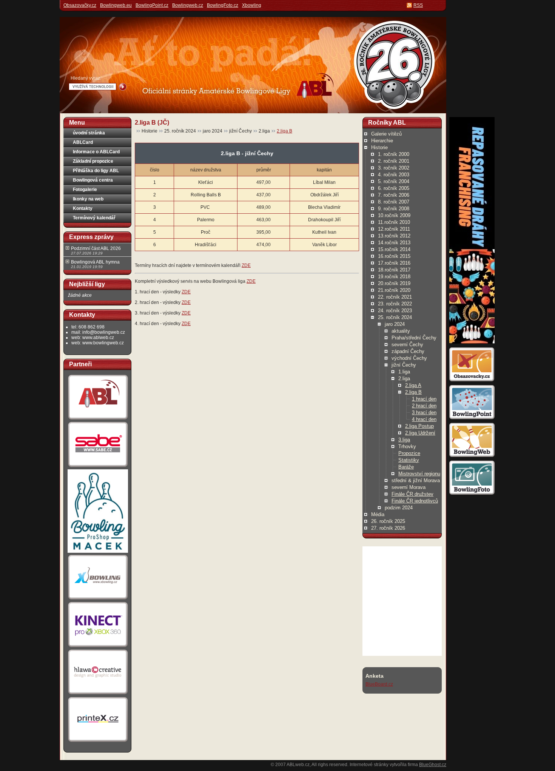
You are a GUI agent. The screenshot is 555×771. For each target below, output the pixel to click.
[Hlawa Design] (98, 694)
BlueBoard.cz (379, 684)
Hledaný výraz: (86, 78)
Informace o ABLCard (96, 151)
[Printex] (98, 741)
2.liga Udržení (420, 433)
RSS (418, 5)
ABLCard (83, 142)
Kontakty (82, 208)
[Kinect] (98, 647)
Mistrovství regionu (419, 473)
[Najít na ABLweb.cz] (122, 87)
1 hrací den (424, 399)
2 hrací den (424, 406)
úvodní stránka (89, 133)
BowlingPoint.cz (152, 5)
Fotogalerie (85, 189)
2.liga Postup (419, 426)
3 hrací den (424, 412)
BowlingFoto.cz (222, 5)
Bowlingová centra (93, 180)
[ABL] (98, 419)
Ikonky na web (88, 199)
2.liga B (284, 131)
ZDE (246, 265)
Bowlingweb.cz (187, 5)
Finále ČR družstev (412, 494)
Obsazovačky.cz (79, 5)
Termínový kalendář (94, 218)
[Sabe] (98, 467)
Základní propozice (93, 161)
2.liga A (413, 385)
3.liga (404, 440)
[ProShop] (98, 552)
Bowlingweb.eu (116, 5)
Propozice (409, 453)
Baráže (406, 467)
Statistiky (408, 460)
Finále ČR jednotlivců (415, 501)
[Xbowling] (98, 599)
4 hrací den (424, 419)
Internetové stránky (369, 764)
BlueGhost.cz (432, 764)
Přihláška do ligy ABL (96, 170)
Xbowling (251, 5)
